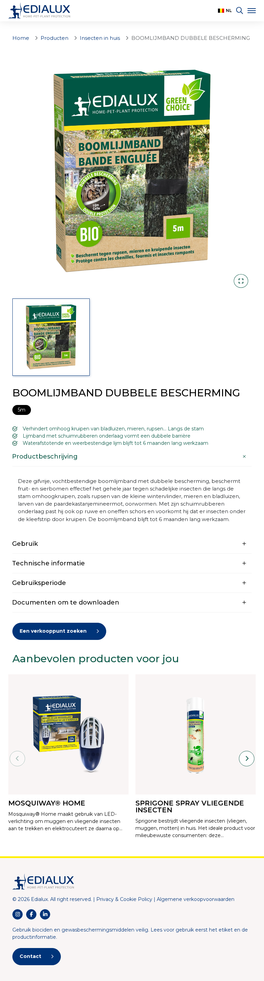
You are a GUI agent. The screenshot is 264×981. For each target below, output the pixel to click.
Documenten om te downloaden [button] (65, 602)
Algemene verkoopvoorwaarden (195, 899)
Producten (54, 38)
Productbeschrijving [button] (45, 456)
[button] (225, 10)
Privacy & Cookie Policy (124, 899)
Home (20, 38)
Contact (30, 956)
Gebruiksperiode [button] (39, 583)
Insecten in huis (100, 38)
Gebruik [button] (25, 544)
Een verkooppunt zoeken (53, 631)
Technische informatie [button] (48, 563)
